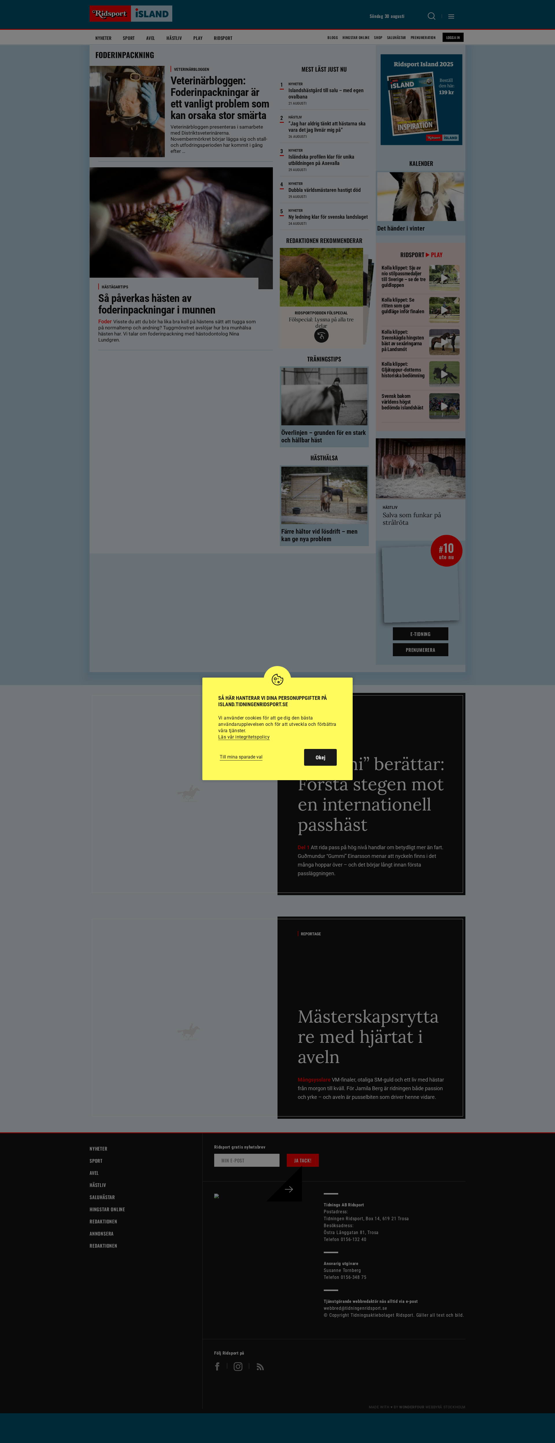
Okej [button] (320, 757)
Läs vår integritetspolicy (244, 737)
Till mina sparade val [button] (241, 757)
